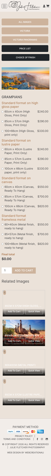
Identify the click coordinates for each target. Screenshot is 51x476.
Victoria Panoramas (25, 39)
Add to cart (24, 270)
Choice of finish (25, 57)
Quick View (34, 311)
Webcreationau (34, 452)
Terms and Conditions (16, 439)
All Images (25, 22)
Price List (25, 48)
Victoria (25, 30)
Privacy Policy (24, 436)
